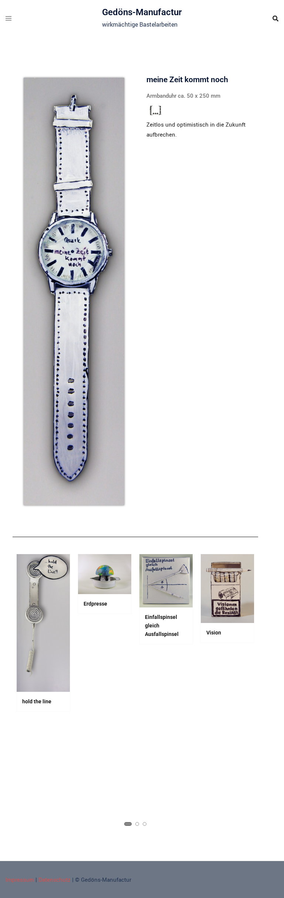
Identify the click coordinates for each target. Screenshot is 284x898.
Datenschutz (54, 879)
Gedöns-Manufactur (142, 12)
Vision (213, 633)
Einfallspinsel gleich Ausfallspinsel (162, 625)
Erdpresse (95, 604)
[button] (128, 824)
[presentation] (25, 694)
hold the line (36, 701)
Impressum (20, 879)
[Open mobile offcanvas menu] (8, 18)
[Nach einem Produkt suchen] (275, 18)
